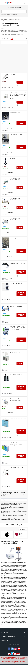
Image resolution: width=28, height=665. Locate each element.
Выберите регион (6, 499)
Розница (3, 38)
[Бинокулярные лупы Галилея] (5, 242)
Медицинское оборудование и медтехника (10, 19)
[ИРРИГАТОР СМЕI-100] (5, 379)
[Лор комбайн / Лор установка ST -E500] (5, 355)
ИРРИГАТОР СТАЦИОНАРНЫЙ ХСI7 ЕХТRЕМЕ (16, 444)
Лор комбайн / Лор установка (15, 198)
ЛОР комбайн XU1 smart (16, 283)
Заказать (19, 82)
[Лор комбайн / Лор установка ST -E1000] (5, 401)
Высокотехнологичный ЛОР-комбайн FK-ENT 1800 (18, 305)
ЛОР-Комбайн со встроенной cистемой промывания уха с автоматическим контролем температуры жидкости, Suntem (18, 95)
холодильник (14, 14)
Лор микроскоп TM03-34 (16, 467)
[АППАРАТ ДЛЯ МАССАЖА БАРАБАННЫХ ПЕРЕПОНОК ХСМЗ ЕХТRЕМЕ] (5, 331)
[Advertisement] (14, 58)
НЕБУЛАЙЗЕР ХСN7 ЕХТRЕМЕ (18, 418)
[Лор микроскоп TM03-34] (5, 472)
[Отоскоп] (5, 77)
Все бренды (22, 529)
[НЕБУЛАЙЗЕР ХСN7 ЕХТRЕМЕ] (5, 422)
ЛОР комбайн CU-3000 (16, 134)
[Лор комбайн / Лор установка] (5, 201)
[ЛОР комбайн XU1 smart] (5, 287)
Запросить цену (21, 122)
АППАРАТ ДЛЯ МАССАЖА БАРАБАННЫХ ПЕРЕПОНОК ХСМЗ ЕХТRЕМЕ (17, 328)
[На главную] (8, 3)
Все (12, 38)
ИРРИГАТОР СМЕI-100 (16, 374)
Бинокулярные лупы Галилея (18, 238)
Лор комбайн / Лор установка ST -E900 (15, 178)
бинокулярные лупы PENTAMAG (15, 113)
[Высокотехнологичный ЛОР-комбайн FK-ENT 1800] (5, 308)
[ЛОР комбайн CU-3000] (5, 139)
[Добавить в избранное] (17, 85)
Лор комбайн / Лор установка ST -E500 (15, 351)
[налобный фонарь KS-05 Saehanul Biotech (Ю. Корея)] (5, 265)
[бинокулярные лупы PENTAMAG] (5, 116)
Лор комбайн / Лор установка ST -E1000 (15, 399)
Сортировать (21, 42)
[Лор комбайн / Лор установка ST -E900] (5, 181)
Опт (8, 38)
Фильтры (7, 42)
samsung (9, 14)
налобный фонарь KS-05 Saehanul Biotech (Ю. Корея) (17, 262)
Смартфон (3, 14)
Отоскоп (12, 74)
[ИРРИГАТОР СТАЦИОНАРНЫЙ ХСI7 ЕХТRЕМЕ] (5, 447)
